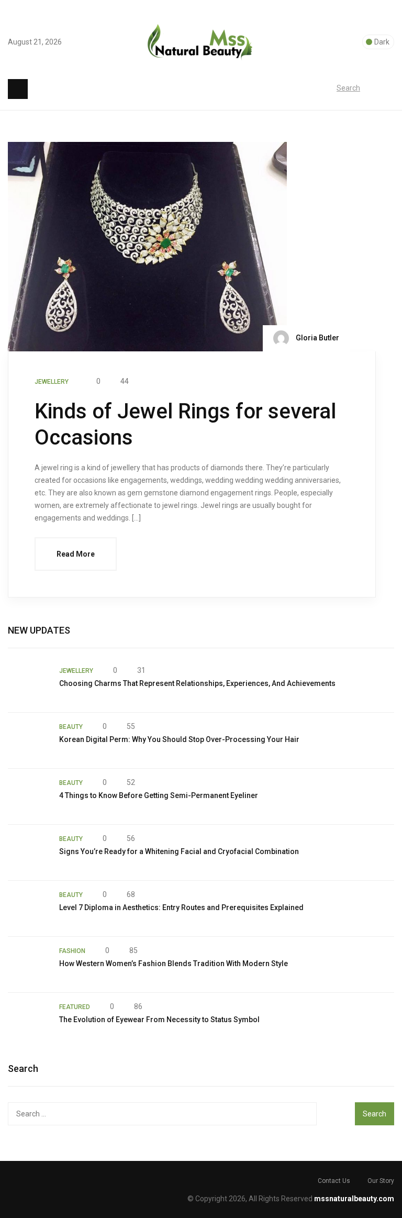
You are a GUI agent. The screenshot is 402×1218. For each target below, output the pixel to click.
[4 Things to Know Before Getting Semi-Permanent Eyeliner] (28, 796)
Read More (76, 554)
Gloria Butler (316, 337)
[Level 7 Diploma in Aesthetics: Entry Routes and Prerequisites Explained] (28, 908)
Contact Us (334, 1180)
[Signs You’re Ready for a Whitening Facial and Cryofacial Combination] (28, 852)
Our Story (380, 1180)
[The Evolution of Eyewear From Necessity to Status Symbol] (28, 1020)
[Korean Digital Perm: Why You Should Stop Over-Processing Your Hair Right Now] (28, 740)
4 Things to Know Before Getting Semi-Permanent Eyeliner (158, 795)
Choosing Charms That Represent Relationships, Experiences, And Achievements (197, 683)
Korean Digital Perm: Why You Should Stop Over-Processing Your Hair (179, 739)
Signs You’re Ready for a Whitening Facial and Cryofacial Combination (179, 851)
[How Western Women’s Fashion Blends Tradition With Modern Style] (28, 964)
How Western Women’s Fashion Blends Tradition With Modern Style (173, 963)
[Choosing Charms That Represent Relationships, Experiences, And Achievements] (28, 684)
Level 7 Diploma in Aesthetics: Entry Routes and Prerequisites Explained (181, 907)
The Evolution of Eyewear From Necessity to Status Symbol (159, 1019)
